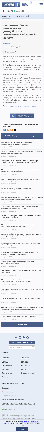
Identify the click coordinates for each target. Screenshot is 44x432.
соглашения (25, 422)
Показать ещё (22, 324)
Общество (7, 43)
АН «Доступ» (33, 419)
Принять (22, 429)
